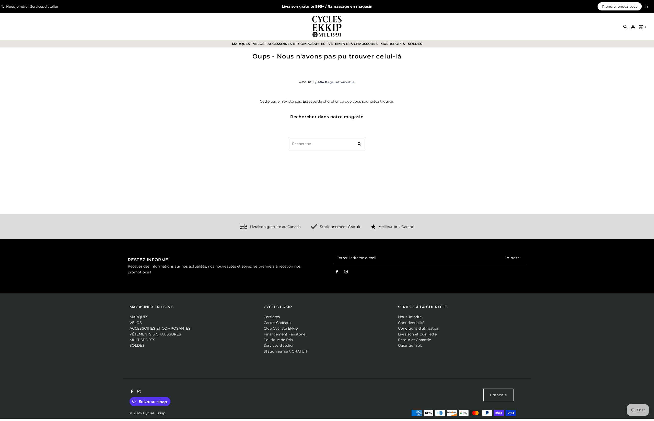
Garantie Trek (410, 345)
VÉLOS (258, 44)
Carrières (272, 317)
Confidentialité (411, 322)
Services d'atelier (44, 6)
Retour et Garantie (414, 340)
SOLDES (415, 44)
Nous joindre (17, 6)
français (498, 395)
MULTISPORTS (393, 44)
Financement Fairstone (284, 334)
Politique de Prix (278, 340)
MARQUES (241, 44)
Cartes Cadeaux (277, 322)
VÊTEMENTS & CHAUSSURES (353, 44)
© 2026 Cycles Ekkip (147, 413)
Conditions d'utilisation (418, 328)
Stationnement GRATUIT (286, 351)
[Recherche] (625, 26)
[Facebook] (337, 272)
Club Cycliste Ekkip (281, 328)
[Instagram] (346, 272)
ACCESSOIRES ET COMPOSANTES (296, 44)
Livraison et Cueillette (417, 334)
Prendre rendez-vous (619, 6)
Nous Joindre (410, 317)
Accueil (306, 82)
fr (647, 6)
